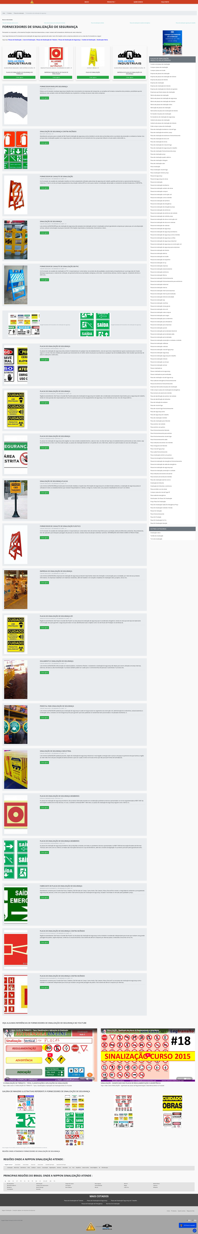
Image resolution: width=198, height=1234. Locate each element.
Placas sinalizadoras (156, 368)
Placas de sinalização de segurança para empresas (165, 247)
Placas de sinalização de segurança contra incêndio (165, 235)
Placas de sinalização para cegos (159, 315)
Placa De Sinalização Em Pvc (158, 520)
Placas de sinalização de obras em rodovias (162, 222)
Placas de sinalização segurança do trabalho (185, 23)
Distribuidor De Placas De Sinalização (161, 498)
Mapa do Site (190, 1211)
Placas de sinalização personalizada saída (162, 334)
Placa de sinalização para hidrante (160, 421)
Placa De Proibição (155, 517)
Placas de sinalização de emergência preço (162, 207)
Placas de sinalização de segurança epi (161, 467)
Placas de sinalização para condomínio (161, 318)
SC (24, 1181)
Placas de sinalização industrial (159, 284)
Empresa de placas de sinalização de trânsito (163, 76)
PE (32, 1181)
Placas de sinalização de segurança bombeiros (163, 232)
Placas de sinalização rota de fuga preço (162, 349)
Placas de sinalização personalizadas (161, 337)
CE (40, 1181)
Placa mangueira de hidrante (158, 446)
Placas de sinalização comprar (159, 191)
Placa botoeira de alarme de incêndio (161, 393)
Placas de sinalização (156, 182)
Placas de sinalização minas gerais (160, 306)
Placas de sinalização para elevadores (161, 321)
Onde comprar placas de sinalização (160, 126)
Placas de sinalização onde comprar (160, 312)
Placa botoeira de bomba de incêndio (161, 477)
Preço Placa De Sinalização (158, 501)
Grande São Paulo (50, 1164)
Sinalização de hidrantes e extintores (161, 486)
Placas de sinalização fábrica (158, 275)
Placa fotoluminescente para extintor (161, 433)
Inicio (87, 2)
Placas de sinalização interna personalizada (162, 294)
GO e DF (45, 1181)
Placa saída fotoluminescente (158, 452)
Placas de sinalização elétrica (158, 253)
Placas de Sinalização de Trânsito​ (73, 1200)
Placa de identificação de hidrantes (160, 399)
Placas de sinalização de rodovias (159, 225)
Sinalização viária (155, 533)
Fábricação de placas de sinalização (160, 107)
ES (13, 1181)
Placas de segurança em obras (159, 179)
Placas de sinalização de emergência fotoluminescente (166, 461)
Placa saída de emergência (158, 495)
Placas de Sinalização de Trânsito (47, 40)
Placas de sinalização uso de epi (159, 362)
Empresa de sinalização (157, 83)
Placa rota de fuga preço (157, 449)
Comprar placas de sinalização (159, 67)
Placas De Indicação (156, 511)
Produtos (110, 2)
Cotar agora (19, 77)
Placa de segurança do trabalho (159, 415)
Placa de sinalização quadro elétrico (160, 157)
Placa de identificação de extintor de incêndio (163, 396)
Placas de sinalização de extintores (160, 210)
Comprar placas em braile (157, 70)
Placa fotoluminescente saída (158, 439)
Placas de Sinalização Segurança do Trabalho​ (124, 1200)
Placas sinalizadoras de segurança (160, 371)
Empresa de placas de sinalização (160, 73)
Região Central (8, 1164)
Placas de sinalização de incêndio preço (161, 216)
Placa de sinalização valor (157, 163)
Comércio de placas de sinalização (160, 64)
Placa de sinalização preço (157, 154)
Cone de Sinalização (29, 40)
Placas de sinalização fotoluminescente (161, 278)
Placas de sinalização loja (157, 300)
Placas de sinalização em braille (159, 256)
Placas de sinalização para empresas (160, 325)
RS (28, 1181)
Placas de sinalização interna (158, 287)
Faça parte (165, 2)
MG (9, 1181)
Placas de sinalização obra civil (159, 309)
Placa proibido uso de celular (158, 489)
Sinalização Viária (102, 40)
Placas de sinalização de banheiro (160, 201)
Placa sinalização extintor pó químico (161, 455)
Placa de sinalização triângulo (159, 160)
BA (36, 1181)
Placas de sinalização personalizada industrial (163, 331)
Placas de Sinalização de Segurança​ (97, 1200)
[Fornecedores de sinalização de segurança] (19, 57)
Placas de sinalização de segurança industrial (163, 241)
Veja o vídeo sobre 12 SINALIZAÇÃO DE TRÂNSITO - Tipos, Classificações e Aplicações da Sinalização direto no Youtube (37, 1085)
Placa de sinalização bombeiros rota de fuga (163, 129)
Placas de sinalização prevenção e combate (162, 470)
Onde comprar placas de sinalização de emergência (165, 390)
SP (17, 1181)
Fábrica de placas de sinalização (159, 95)
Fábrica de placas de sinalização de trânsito (162, 101)
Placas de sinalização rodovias (159, 346)
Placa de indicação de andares (159, 402)
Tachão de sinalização (156, 536)
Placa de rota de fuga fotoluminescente (161, 408)
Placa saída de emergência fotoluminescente (163, 380)
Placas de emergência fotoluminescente (161, 458)
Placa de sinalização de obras (158, 142)
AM (50, 1181)
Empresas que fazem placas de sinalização (162, 92)
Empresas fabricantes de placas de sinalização (163, 387)
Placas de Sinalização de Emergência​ (92, 1204)
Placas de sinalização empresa (159, 266)
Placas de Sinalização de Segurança (69, 40)
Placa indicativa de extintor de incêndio (161, 442)
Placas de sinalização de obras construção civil (163, 219)
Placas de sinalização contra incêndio (161, 197)
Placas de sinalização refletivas (159, 343)
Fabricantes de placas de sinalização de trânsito (54, 23)
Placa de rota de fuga (156, 405)
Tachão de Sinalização (88, 40)
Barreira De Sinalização (113, 1204)
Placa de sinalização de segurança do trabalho (163, 148)
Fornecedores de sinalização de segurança (162, 117)
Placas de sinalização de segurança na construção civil (166, 244)
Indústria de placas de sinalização (160, 120)
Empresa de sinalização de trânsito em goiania (163, 89)
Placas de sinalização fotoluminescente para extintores (166, 281)
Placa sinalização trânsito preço (159, 173)
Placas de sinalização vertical (158, 365)
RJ (5, 1181)
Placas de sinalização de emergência (160, 204)
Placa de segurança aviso (157, 411)
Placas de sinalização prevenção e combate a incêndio (165, 340)
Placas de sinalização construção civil (161, 194)
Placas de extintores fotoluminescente (161, 384)
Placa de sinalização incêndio (97, 23)
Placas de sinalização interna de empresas (162, 290)
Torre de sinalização (156, 539)
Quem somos (138, 2)
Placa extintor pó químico (157, 427)
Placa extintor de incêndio (157, 424)
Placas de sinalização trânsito (158, 359)
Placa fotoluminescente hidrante (159, 430)
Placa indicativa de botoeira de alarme (161, 473)
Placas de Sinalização (15, 40)
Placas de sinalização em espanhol (160, 259)
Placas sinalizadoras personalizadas (160, 374)
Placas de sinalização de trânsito (159, 250)
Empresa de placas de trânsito (159, 80)
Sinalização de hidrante (157, 483)
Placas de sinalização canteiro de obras (161, 188)
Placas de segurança (156, 176)
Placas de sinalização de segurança (160, 228)
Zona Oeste (25, 1164)
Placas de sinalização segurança (159, 353)
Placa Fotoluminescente (157, 514)
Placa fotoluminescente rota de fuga (160, 436)
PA (54, 1181)
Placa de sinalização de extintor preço (161, 132)
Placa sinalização (155, 166)
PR (21, 1181)
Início (168, 1211)
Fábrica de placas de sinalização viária (161, 104)
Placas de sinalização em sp (158, 263)
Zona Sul (33, 1164)
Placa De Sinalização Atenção (158, 523)
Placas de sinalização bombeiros (159, 185)
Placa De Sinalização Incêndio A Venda (161, 508)
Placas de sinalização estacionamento (161, 269)
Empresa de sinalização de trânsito (160, 86)
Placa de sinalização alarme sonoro (10, 23)
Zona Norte (17, 1164)
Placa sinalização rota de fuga (159, 170)
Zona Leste (40, 1164)
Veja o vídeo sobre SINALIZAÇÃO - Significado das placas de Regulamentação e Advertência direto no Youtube (132, 1085)
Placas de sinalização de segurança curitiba (162, 238)
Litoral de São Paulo (61, 1164)
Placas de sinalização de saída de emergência (140, 23)
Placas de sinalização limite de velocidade (162, 297)
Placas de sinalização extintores (159, 272)
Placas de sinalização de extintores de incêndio (163, 213)
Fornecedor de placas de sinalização (160, 114)
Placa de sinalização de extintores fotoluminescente (165, 135)
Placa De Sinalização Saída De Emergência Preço (164, 504)
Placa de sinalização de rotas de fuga (161, 145)
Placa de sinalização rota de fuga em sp (161, 377)
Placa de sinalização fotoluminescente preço (163, 151)
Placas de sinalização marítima (159, 303)
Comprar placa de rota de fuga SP (160, 492)
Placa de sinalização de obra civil (159, 138)
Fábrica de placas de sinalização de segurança (163, 98)
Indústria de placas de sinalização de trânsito (163, 123)
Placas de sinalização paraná (158, 328)
